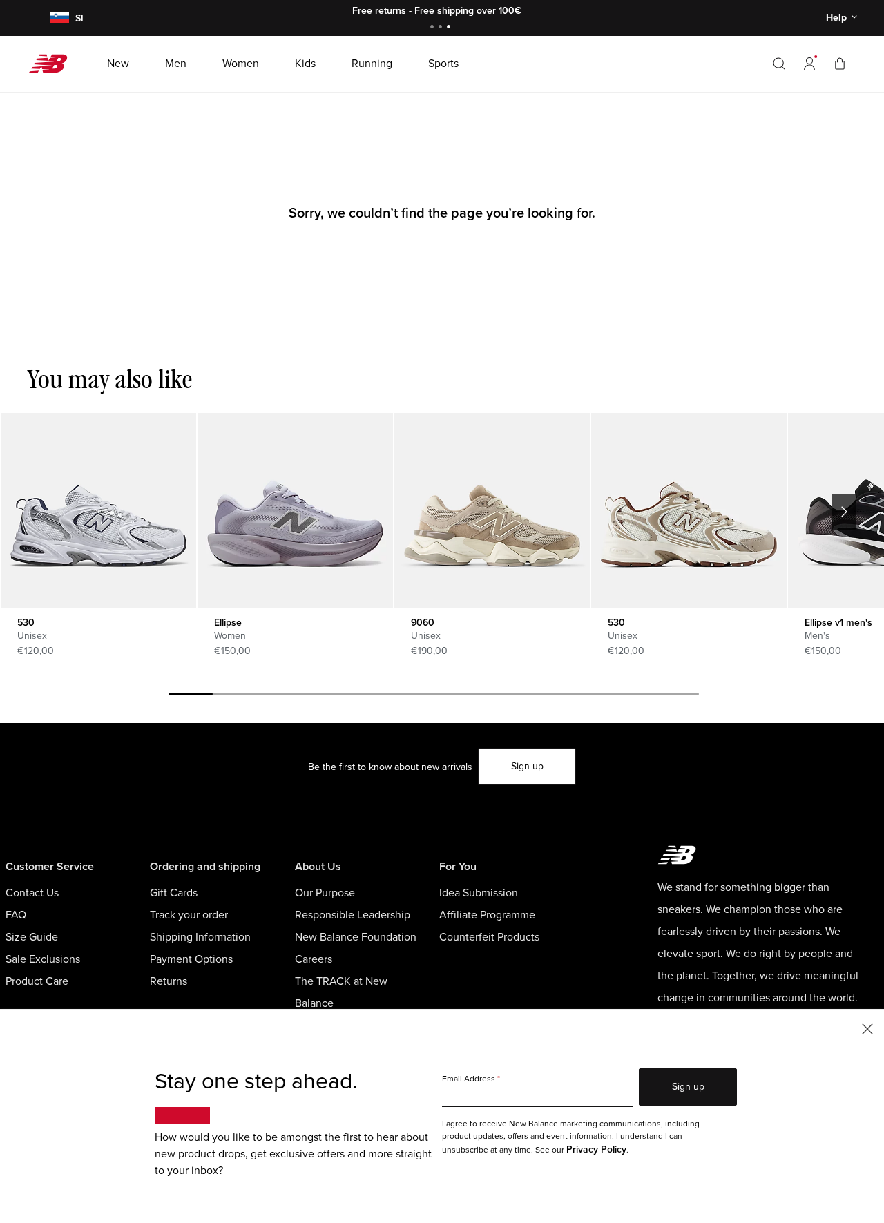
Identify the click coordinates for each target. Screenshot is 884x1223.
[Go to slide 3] (450, 28)
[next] (844, 512)
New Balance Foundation (355, 937)
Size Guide (32, 937)
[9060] (491, 510)
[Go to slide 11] (633, 696)
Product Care (37, 981)
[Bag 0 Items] (840, 63)
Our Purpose (325, 893)
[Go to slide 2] (442, 28)
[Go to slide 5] (367, 696)
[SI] (57, 18)
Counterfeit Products (489, 937)
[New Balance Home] (53, 63)
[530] (98, 510)
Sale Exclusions (43, 959)
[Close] (867, 1028)
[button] (809, 63)
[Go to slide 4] (323, 696)
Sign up (527, 766)
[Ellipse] (295, 510)
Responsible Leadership (352, 915)
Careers (313, 959)
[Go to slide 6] (412, 696)
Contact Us (32, 893)
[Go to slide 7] (456, 696)
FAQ (16, 915)
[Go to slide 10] (588, 696)
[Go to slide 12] (677, 696)
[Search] (779, 63)
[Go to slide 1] (434, 28)
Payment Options (191, 959)
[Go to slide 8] (500, 696)
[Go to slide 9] (544, 696)
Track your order (189, 915)
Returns (168, 981)
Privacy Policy (596, 1149)
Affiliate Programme (487, 915)
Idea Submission (478, 893)
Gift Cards (174, 893)
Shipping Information (200, 937)
